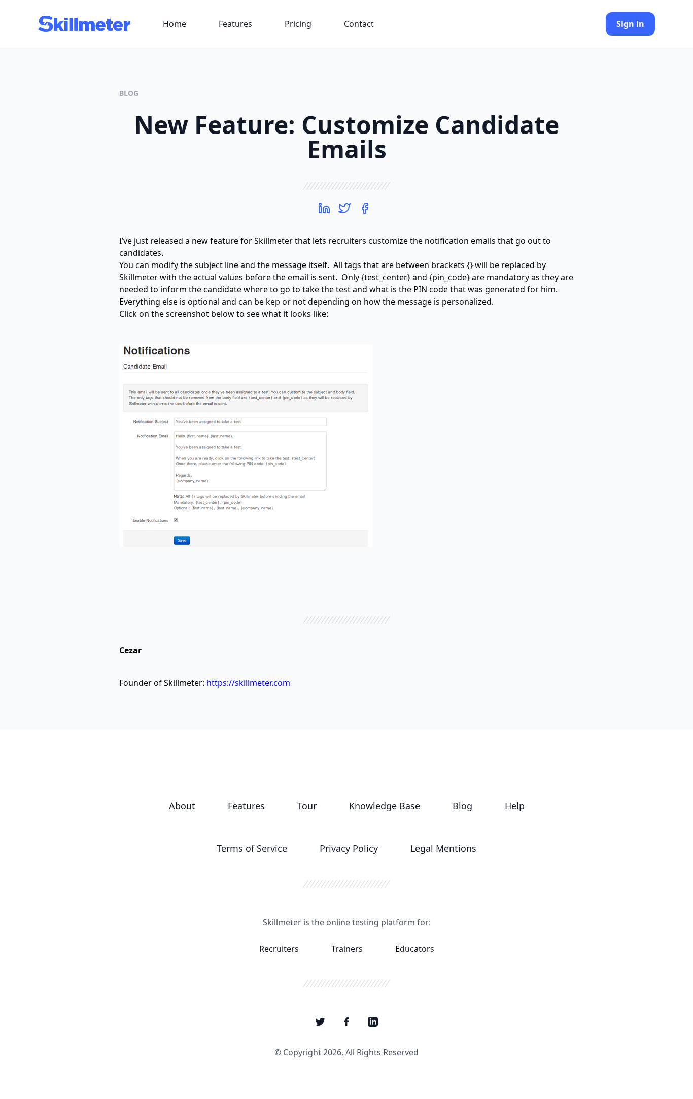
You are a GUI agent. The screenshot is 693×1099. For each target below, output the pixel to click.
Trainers (347, 948)
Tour (307, 806)
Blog (128, 93)
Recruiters (279, 948)
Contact (359, 23)
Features (235, 23)
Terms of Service (252, 848)
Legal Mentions (443, 848)
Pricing (298, 23)
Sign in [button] (630, 23)
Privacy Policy (349, 848)
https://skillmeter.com (248, 682)
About (182, 806)
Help (515, 806)
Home (174, 23)
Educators (414, 948)
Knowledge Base (384, 806)
